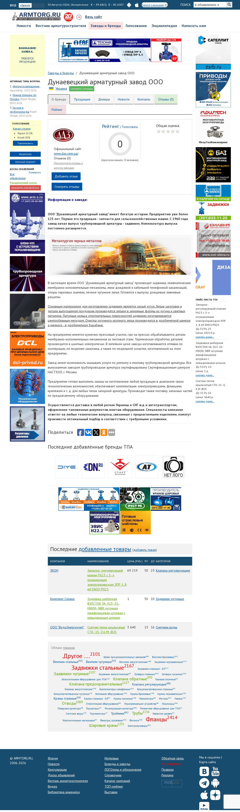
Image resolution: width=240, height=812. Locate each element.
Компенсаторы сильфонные (116, 689)
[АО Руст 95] (135, 498)
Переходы (170, 703)
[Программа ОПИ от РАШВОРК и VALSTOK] (166, 50)
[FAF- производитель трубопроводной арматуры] (74, 50)
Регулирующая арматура (121, 708)
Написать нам (194, 25)
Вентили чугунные (101, 661)
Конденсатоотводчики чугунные (73, 694)
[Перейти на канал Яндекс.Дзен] (215, 794)
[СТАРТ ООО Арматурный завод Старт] (120, 466)
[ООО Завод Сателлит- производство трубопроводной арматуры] (213, 52)
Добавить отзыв (66, 176)
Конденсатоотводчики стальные (156, 689)
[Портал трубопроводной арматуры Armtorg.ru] (37, 17)
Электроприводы (139, 725)
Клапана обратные (132, 678)
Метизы (165, 698)
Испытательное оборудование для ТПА (86, 679)
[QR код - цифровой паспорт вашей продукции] (135, 522)
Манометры (147, 698)
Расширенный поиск (23, 182)
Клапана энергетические (80, 689)
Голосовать (130, 127)
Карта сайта (207, 762)
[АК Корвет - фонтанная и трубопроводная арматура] (27, 386)
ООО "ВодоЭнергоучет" (67, 627)
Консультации (57, 769)
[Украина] (51, 88)
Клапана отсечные (166, 679)
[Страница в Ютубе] (215, 770)
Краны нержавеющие (172, 694)
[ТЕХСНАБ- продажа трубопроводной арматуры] (120, 50)
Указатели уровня (163, 713)
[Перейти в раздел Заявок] (27, 55)
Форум (53, 758)
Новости (24, 25)
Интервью (112, 758)
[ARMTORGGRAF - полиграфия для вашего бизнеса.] (213, 277)
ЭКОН (54, 570)
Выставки (111, 792)
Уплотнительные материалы (80, 720)
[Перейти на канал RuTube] (204, 806)
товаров (69, 648)
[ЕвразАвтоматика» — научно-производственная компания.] (104, 522)
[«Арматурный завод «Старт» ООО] (173, 466)
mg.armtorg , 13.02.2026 (23, 90)
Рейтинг (57, 110)
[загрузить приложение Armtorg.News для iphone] (136, 4)
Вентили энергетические (135, 662)
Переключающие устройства (141, 703)
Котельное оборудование (111, 694)
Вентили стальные (68, 661)
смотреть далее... (205, 337)
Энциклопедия (164, 25)
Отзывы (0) (166, 99)
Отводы (72, 703)
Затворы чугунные (174, 674)
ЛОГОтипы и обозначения (123, 769)
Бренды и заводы (117, 764)
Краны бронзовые (142, 694)
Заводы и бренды (106, 25)
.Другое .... (81, 656)
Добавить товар (144, 550)
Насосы (180, 698)
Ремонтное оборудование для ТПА (161, 708)
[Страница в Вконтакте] (204, 770)
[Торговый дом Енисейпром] (88, 498)
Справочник (113, 775)
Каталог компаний (117, 781)
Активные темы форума (25, 81)
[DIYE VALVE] (66, 466)
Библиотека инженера (64, 792)
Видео (52, 786)
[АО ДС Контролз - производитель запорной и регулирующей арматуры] (27, 273)
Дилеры (104, 99)
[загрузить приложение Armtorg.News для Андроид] (129, 4)
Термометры (99, 713)
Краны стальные (67, 698)
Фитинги (136, 720)
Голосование (136, 25)
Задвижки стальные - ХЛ (153, 668)
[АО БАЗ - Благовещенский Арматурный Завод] (213, 164)
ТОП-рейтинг (114, 786)
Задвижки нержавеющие (170, 662)
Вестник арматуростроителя (61, 25)
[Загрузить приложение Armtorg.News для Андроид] (215, 782)
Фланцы (161, 719)
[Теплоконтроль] (27, 423)
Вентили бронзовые (165, 657)
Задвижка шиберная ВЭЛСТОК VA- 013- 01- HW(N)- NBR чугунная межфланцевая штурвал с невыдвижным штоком (106, 608)
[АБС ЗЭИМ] (213, 89)
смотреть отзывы (82, 88)
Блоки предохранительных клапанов (126, 657)
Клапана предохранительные (99, 684)
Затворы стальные (146, 674)
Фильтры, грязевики (113, 720)
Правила (167, 769)
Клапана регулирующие (173, 570)
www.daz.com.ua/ (66, 153)
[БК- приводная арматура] (27, 348)
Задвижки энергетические (115, 674)
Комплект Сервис (62, 599)
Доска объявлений (22, 169)
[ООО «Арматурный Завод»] (27, 223)
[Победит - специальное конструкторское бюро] (27, 311)
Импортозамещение (26, 86)
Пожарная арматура (70, 708)
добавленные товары (105, 549)
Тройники (119, 713)
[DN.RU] (93, 466)
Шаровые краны (106, 725)
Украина (61, 88)
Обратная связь (172, 758)
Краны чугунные (125, 698)
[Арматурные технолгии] (147, 466)
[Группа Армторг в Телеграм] (204, 782)
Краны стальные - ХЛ (97, 698)
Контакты (144, 99)
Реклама (167, 775)
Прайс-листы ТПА (207, 299)
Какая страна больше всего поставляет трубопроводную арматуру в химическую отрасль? (24, 129)
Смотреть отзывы (67, 187)
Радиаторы (93, 708)
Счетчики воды (166, 627)
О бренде (59, 99)
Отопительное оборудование (103, 703)
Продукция (82, 99)
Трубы (140, 713)
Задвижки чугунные (170, 599)
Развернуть (35, 172)
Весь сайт (93, 16)
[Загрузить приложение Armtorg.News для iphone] (204, 794)
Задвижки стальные (102, 667)
